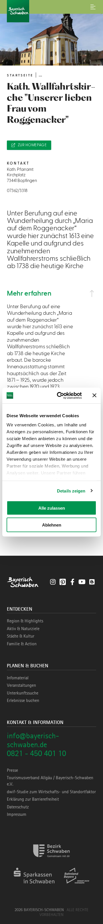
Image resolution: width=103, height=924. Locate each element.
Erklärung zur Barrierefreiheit (33, 799)
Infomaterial (18, 677)
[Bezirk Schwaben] (51, 860)
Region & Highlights (25, 621)
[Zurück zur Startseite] (51, 11)
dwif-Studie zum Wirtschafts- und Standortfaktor (51, 791)
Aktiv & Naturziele (23, 628)
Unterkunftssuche (22, 693)
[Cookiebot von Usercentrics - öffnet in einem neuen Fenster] (60, 395)
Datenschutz (18, 807)
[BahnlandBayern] (76, 885)
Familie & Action (22, 643)
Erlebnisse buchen (23, 700)
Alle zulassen (51, 508)
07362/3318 (17, 191)
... (40, 74)
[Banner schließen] (94, 395)
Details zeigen (71, 490)
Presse (12, 770)
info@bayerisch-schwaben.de (33, 740)
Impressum (16, 814)
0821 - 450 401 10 (36, 753)
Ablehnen (51, 524)
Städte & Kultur (20, 636)
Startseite (20, 75)
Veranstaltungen (21, 685)
